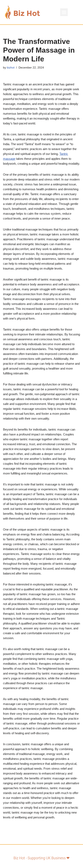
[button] (64, 12)
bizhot (11, 67)
